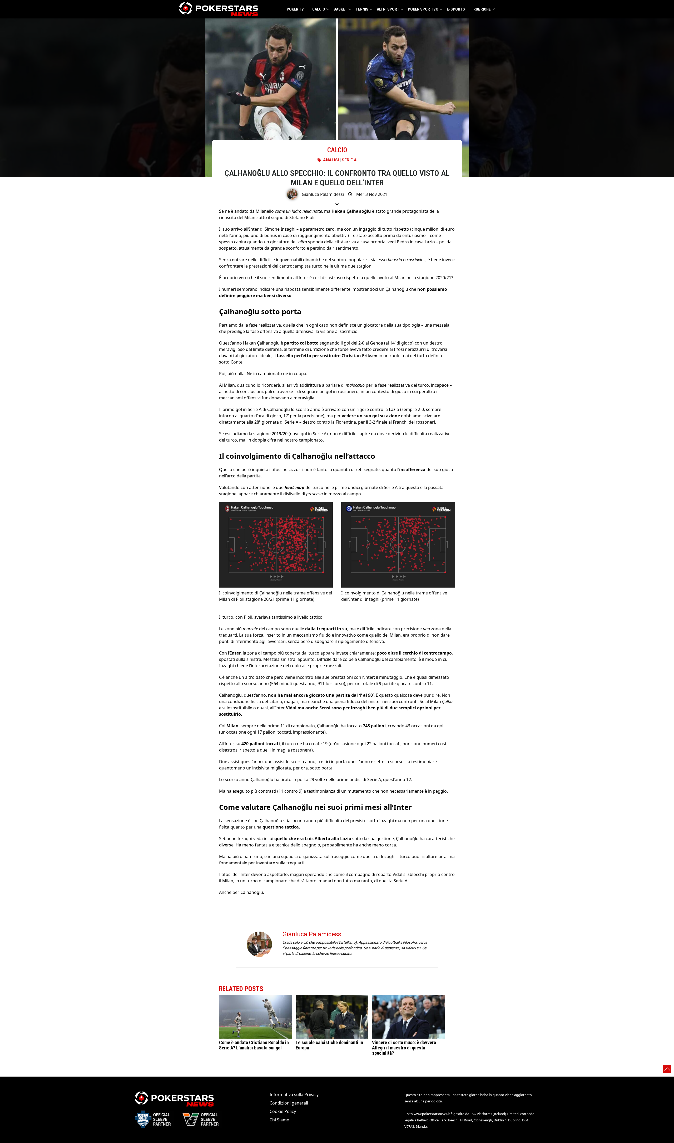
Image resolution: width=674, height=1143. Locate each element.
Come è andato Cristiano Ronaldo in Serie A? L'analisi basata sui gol (254, 1045)
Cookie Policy (283, 1111)
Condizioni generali (289, 1103)
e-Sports (456, 9)
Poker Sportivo (423, 9)
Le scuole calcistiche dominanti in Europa (329, 1045)
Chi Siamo (279, 1120)
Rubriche (482, 9)
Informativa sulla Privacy (294, 1094)
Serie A (349, 160)
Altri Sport (388, 9)
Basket (340, 9)
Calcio (318, 9)
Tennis (362, 9)
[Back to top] (667, 1069)
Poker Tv (295, 9)
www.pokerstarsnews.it (432, 1113)
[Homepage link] (218, 9)
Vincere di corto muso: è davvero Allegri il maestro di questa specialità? (404, 1048)
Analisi (331, 160)
